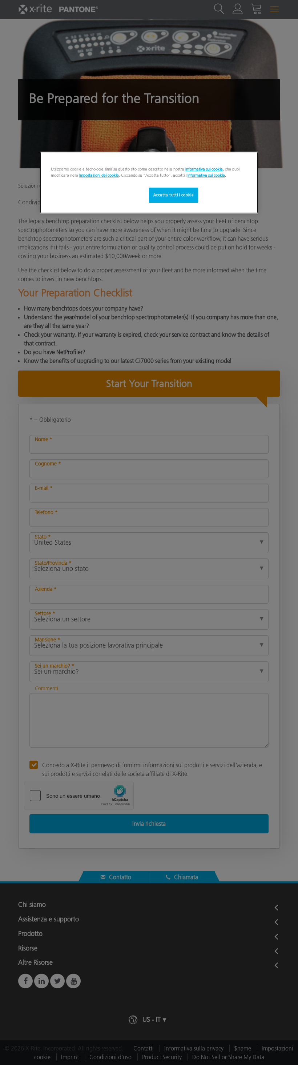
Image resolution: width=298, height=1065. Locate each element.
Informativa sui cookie (204, 169)
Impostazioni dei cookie (99, 175)
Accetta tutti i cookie (173, 194)
